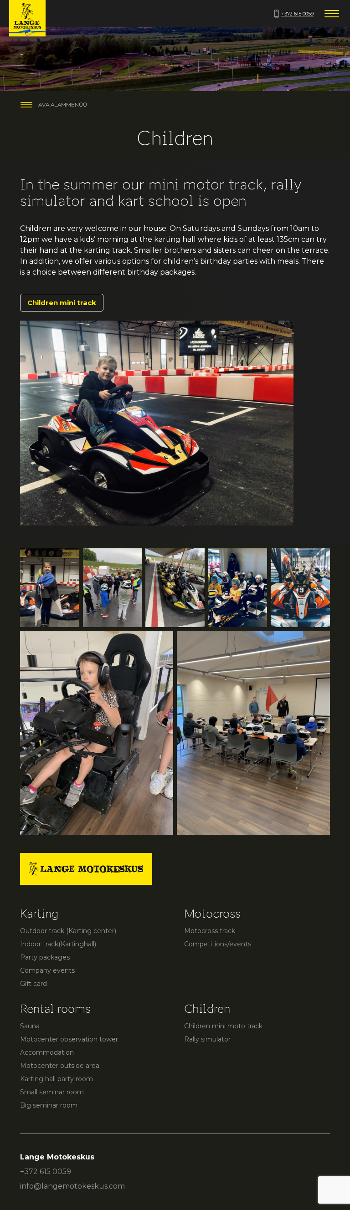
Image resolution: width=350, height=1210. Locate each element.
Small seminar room (52, 1092)
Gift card (33, 984)
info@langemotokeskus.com (72, 1186)
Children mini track (61, 302)
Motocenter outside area (59, 1066)
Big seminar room (48, 1105)
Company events (47, 970)
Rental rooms (55, 1009)
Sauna (30, 1026)
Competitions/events (217, 944)
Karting (39, 913)
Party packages (45, 957)
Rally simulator (207, 1039)
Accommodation (47, 1052)
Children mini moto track (223, 1026)
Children (207, 1009)
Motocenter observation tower (69, 1039)
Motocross (212, 913)
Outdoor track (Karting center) (68, 931)
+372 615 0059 (297, 13)
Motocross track (209, 931)
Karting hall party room (56, 1079)
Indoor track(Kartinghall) (58, 944)
